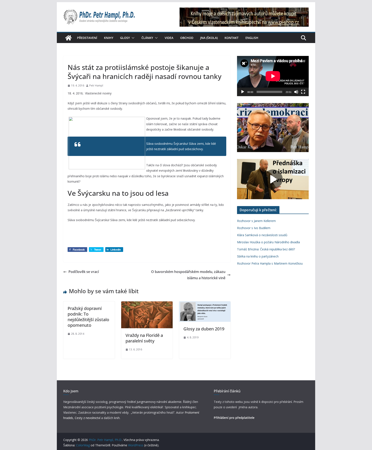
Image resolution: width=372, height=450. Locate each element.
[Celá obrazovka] (303, 92)
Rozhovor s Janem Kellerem (256, 221)
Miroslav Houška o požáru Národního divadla (268, 242)
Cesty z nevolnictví (88, 418)
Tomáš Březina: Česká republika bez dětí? (266, 249)
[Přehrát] (242, 92)
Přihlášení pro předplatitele (234, 418)
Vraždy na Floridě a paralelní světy (144, 338)
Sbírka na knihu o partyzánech (258, 256)
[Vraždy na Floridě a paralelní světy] (147, 304)
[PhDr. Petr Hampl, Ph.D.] (68, 38)
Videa (169, 38)
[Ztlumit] (296, 92)
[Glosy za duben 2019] (205, 304)
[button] (132, 38)
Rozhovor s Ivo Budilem (253, 228)
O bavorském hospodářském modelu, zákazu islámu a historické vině (188, 274)
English (251, 38)
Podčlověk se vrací (83, 271)
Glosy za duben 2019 (203, 329)
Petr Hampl (96, 85)
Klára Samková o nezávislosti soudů (262, 235)
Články (147, 38)
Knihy (108, 38)
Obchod (186, 38)
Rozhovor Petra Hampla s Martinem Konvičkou (270, 263)
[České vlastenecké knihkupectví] (244, 10)
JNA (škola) (209, 38)
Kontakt (232, 38)
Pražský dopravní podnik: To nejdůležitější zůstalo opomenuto (88, 316)
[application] (273, 76)
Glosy (125, 38)
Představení (87, 38)
